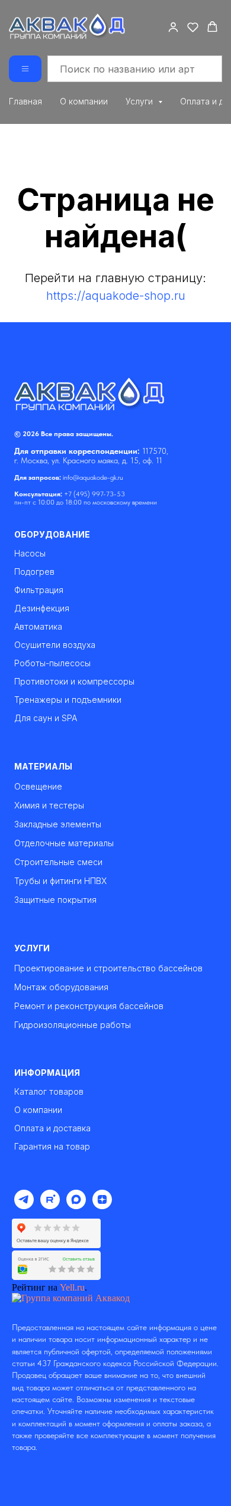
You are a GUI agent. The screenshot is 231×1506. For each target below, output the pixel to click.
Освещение (38, 786)
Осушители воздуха (54, 645)
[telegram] (24, 1206)
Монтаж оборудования (61, 987)
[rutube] (50, 1206)
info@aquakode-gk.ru (93, 477)
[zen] (102, 1206)
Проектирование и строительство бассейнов (108, 968)
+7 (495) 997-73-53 (94, 494)
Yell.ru (72, 1287)
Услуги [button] (140, 101)
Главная (25, 101)
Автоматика (38, 626)
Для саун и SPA (45, 718)
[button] (173, 26)
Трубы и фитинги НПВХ (60, 881)
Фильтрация (38, 590)
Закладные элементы (57, 824)
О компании (84, 101)
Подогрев (34, 572)
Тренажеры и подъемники (67, 700)
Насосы (30, 553)
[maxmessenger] (76, 1206)
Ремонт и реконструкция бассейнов (88, 1006)
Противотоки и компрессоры (74, 681)
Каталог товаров (49, 1091)
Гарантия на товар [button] (52, 1146)
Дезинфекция (41, 608)
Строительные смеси (58, 862)
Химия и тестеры (49, 805)
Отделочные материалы (64, 843)
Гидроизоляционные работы (72, 1025)
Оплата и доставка (52, 1128)
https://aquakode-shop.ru (115, 296)
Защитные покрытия (55, 900)
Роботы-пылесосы (52, 663)
